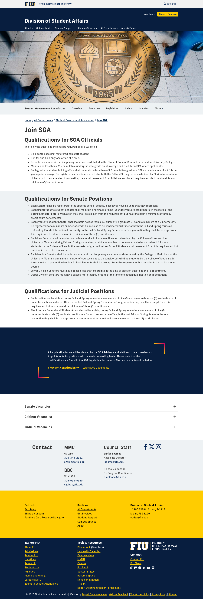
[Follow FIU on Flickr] (154, 568)
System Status (86, 571)
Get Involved (84, 513)
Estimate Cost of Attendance (41, 583)
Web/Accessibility (140, 594)
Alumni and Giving (35, 575)
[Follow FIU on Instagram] (132, 568)
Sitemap (173, 594)
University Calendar (88, 551)
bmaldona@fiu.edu (115, 477)
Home (28, 120)
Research (30, 563)
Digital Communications (94, 594)
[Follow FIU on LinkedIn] (136, 568)
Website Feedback (118, 594)
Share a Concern (168, 14)
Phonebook (84, 547)
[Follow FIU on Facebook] (140, 568)
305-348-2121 (73, 457)
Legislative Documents (96, 367)
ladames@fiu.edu (114, 461)
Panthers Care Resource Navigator (45, 517)
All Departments (43, 120)
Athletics (30, 571)
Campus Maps (85, 555)
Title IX (81, 583)
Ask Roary (149, 14)
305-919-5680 (73, 480)
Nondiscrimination (88, 579)
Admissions (31, 551)
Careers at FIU (33, 579)
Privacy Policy (159, 594)
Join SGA (102, 120)
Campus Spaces (86, 521)
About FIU (30, 547)
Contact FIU (137, 559)
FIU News (135, 563)
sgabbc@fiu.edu (73, 484)
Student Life (32, 567)
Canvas (81, 563)
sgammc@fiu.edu (74, 461)
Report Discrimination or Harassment (99, 587)
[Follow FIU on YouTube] (149, 568)
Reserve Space (86, 575)
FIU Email (82, 567)
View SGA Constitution (62, 367)
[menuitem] (29, 28)
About (80, 525)
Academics (31, 555)
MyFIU (81, 559)
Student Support (87, 517)
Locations (30, 559)
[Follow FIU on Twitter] (145, 568)
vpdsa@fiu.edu (139, 517)
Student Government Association (45, 108)
